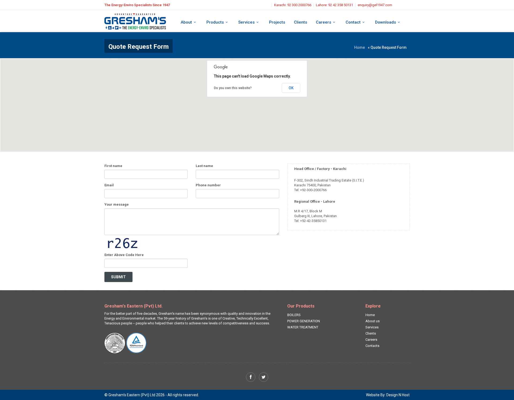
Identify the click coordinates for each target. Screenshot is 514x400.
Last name (204, 166)
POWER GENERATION (303, 321)
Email (109, 185)
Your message (116, 204)
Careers (323, 22)
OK (291, 88)
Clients (300, 22)
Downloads (385, 22)
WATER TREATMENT (302, 327)
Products (215, 22)
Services (246, 22)
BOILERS (294, 315)
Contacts (372, 346)
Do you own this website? (233, 88)
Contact (353, 22)
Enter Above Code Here (124, 255)
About (186, 22)
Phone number (208, 185)
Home (359, 47)
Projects (277, 22)
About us (372, 321)
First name (113, 166)
